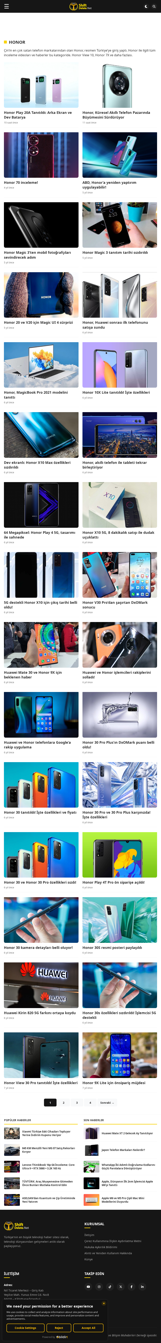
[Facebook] (131, 1287)
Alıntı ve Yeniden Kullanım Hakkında (108, 1253)
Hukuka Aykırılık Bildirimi (100, 1247)
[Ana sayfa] (80, 6)
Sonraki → (107, 1103)
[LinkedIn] (142, 1287)
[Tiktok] (110, 1287)
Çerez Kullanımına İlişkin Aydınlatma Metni (112, 1241)
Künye (88, 1259)
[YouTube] (88, 1287)
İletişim (89, 1235)
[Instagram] (99, 1287)
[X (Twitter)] (121, 1287)
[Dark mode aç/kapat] (146, 6)
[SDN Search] (154, 6)
